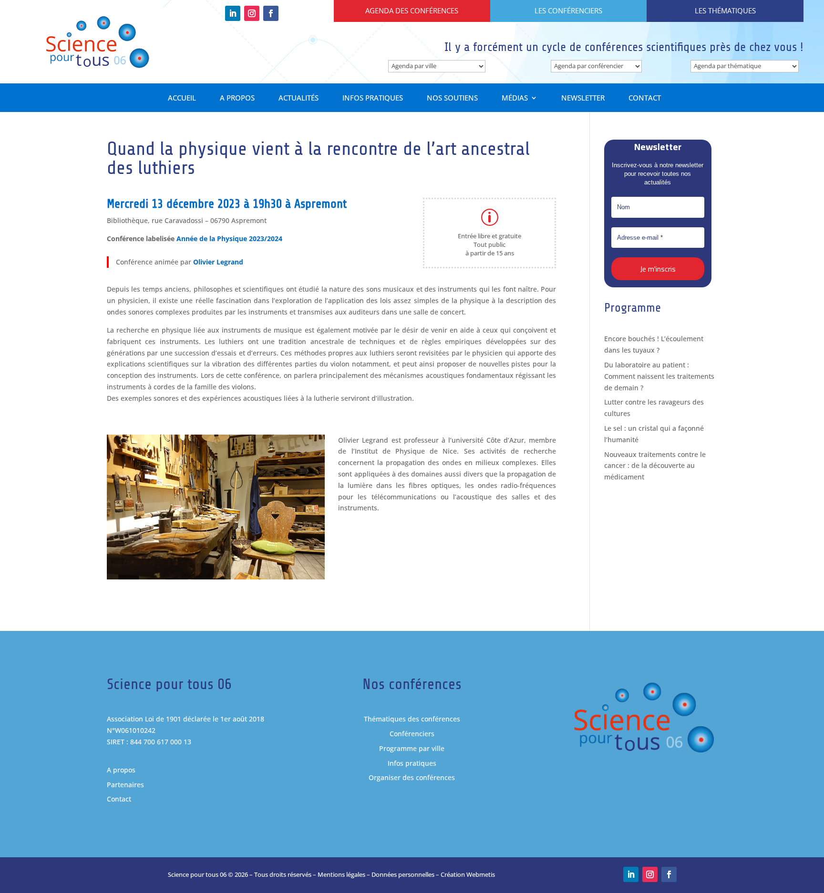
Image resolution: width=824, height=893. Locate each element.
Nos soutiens (452, 98)
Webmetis (480, 874)
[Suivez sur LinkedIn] (232, 13)
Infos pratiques (372, 98)
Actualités (298, 98)
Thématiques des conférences (412, 718)
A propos (237, 98)
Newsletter (583, 98)
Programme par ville (411, 748)
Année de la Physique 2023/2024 (229, 238)
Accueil (182, 98)
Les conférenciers (568, 10)
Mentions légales (341, 874)
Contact (644, 98)
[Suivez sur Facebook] (270, 13)
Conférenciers (412, 733)
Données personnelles (402, 874)
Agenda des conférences (411, 10)
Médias (515, 98)
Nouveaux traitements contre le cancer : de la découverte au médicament (655, 466)
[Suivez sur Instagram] (251, 13)
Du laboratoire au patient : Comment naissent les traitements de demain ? (659, 376)
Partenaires (125, 784)
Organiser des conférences (412, 777)
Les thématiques (725, 10)
